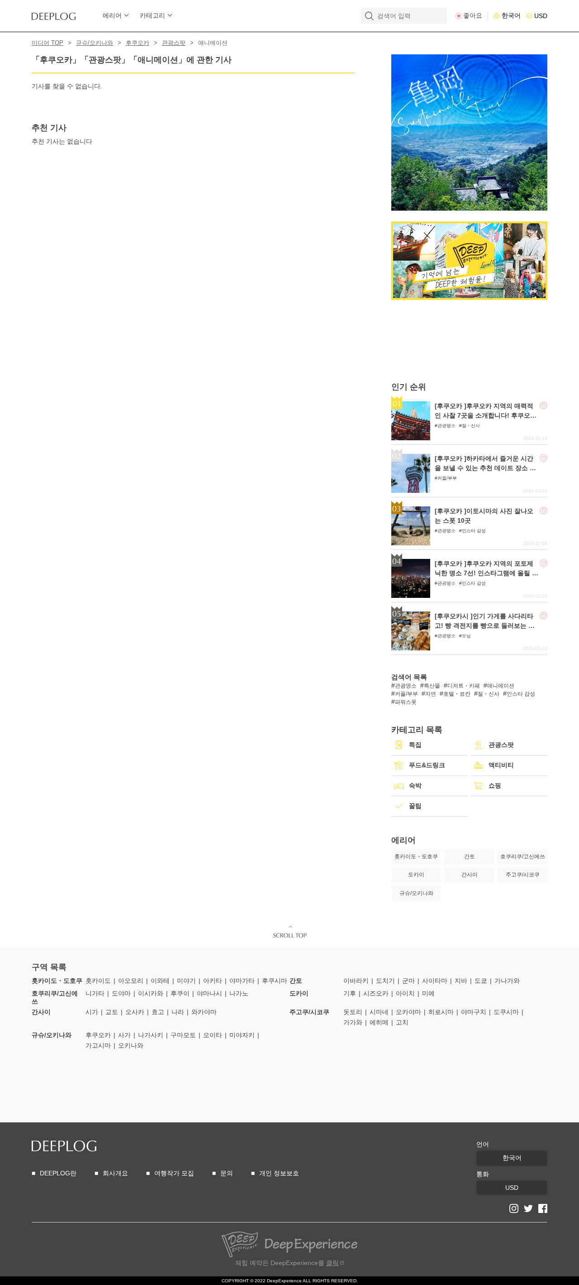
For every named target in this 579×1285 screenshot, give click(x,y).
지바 (461, 980)
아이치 (405, 993)
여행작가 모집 (174, 1173)
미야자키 (242, 1035)
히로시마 (441, 1011)
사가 (124, 1035)
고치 (402, 1022)
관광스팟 (173, 42)
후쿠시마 (274, 980)
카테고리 (152, 15)
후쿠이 (180, 993)
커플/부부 (447, 478)
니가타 (94, 993)
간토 (296, 980)
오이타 (212, 1035)
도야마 (121, 993)
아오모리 (130, 980)
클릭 (332, 1262)
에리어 (112, 15)
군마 (408, 980)
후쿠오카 (137, 42)
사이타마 (434, 980)
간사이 (41, 1011)
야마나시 (209, 993)
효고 (158, 1011)
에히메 (379, 1022)
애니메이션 (500, 686)
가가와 (352, 1022)
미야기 (186, 980)
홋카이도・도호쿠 (57, 980)
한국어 (511, 15)
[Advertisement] (469, 340)
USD (540, 15)
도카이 (299, 993)
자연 (430, 694)
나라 (177, 1011)
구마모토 (183, 1035)
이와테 (160, 980)
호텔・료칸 (456, 694)
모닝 (466, 635)
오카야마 (408, 1011)
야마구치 (473, 1011)
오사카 (134, 1011)
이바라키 (356, 980)
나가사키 (150, 1035)
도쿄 (481, 980)
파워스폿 (406, 702)
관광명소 (446, 425)
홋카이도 (98, 980)
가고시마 (98, 1045)
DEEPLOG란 (58, 1173)
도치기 (385, 980)
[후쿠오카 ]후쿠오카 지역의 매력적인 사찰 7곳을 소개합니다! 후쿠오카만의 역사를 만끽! (485, 415)
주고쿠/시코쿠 (309, 1011)
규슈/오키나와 (94, 42)
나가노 (238, 993)
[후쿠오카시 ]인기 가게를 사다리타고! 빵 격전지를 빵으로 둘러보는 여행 (485, 625)
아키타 (212, 980)
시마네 (379, 1011)
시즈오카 (376, 993)
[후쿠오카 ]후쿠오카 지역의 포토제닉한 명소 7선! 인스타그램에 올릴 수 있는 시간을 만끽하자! (486, 573)
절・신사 (471, 425)
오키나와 (130, 1045)
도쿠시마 (506, 1011)
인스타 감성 (474, 530)
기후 (349, 993)
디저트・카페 (463, 686)
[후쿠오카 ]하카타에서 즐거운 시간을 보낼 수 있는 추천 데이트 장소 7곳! (484, 468)
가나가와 (507, 980)
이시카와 (150, 993)
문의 (226, 1173)
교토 (111, 1011)
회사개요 (115, 1173)
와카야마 (204, 1011)
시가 (91, 1011)
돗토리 (352, 1011)
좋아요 (472, 15)
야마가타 (242, 980)
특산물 (432, 686)
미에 (428, 993)
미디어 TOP (47, 42)
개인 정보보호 (279, 1173)
